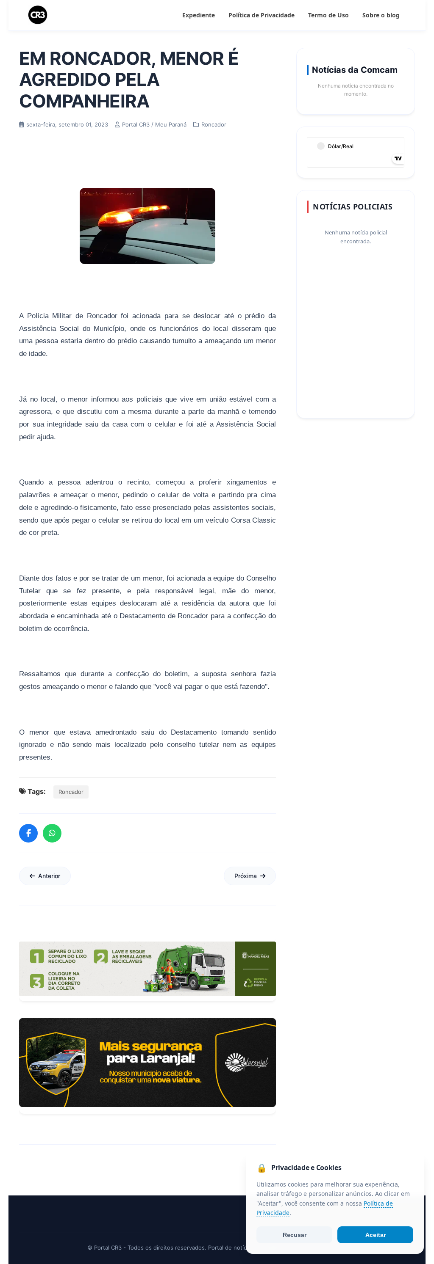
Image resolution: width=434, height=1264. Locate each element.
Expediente (198, 15)
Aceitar (375, 1234)
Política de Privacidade (261, 15)
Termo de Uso (328, 15)
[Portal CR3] (38, 15)
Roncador (70, 791)
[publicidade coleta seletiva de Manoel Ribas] (147, 969)
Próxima (245, 875)
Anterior (49, 875)
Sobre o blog (381, 15)
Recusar (294, 1234)
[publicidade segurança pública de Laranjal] (147, 1062)
